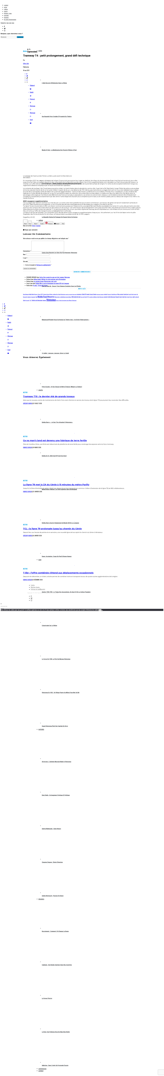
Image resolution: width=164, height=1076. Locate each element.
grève (135, 294)
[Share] (3, 606)
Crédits (33, 585)
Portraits (6, 15)
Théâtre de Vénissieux (37, 300)
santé (133, 297)
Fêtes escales (120, 294)
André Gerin (31, 294)
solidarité (137, 297)
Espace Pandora (93, 294)
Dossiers (6, 17)
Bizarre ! (36, 294)
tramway (38, 226)
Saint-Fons (124, 297)
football (105, 294)
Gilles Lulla (26, 64)
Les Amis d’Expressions (10, 19)
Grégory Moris (27, 403)
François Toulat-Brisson (112, 294)
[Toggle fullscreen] (4, 606)
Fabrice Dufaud (27, 447)
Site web (25, 261)
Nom (24, 254)
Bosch (39, 294)
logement (33, 297)
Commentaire (27, 251)
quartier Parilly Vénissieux (109, 297)
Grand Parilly (131, 294)
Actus (5, 7)
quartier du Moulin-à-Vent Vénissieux (96, 297)
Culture (6, 9)
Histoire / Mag (8, 13)
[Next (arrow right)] (3, 608)
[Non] (102, 610)
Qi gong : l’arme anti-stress (40, 285)
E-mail (25, 258)
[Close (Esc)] (1, 606)
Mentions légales (35, 587)
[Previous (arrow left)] (1, 608)
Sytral (33, 226)
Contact (6, 5)
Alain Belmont (26, 294)
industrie (29, 297)
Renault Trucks (119, 297)
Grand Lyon (126, 294)
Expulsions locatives (100, 294)
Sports (6, 11)
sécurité (27, 300)
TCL (30, 300)
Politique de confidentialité (38, 589)
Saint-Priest (129, 297)
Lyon (36, 297)
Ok (100, 610)
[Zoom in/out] (6, 606)
